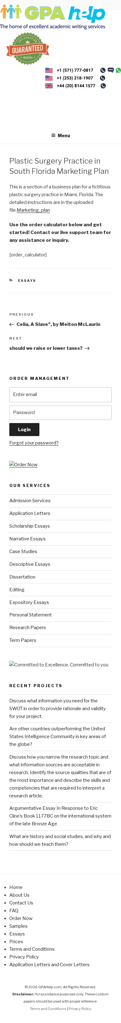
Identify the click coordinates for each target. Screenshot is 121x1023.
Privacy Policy (24, 957)
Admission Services (30, 500)
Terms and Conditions (32, 949)
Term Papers (22, 640)
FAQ (13, 910)
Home (16, 887)
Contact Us (21, 903)
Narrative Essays (27, 539)
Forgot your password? (34, 443)
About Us (19, 895)
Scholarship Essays (29, 526)
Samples (18, 926)
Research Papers (27, 627)
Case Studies (23, 551)
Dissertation (22, 577)
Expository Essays (29, 602)
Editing (17, 590)
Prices (16, 941)
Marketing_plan (33, 210)
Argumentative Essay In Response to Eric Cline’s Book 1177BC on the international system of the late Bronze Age (60, 816)
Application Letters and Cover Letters (49, 964)
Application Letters (29, 513)
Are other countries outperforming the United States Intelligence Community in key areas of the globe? (57, 736)
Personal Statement (30, 615)
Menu (64, 135)
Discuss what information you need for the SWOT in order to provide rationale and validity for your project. (57, 708)
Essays (27, 280)
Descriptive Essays (29, 564)
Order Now (21, 918)
